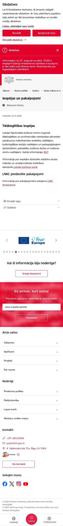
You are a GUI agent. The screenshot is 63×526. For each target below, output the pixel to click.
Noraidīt (16, 33)
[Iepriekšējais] (7, 240)
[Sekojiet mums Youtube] (25, 484)
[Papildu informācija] (18, 454)
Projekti (8, 360)
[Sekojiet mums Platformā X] (11, 483)
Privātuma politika (13, 391)
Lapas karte (10, 409)
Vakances (9, 342)
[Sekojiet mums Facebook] (4, 483)
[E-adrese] (8, 454)
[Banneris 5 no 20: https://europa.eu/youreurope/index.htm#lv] (31, 240)
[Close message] (58, 50)
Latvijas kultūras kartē (25, 167)
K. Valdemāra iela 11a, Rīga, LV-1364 (26, 448)
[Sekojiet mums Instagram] (18, 483)
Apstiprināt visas (46, 33)
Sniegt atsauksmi (31, 273)
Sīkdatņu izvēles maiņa (16, 418)
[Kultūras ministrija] (31, 84)
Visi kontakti (18, 464)
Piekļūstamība (11, 400)
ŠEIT (46, 152)
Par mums (9, 369)
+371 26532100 (15, 438)
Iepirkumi (9, 351)
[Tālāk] (56, 240)
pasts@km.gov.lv (15, 443)
